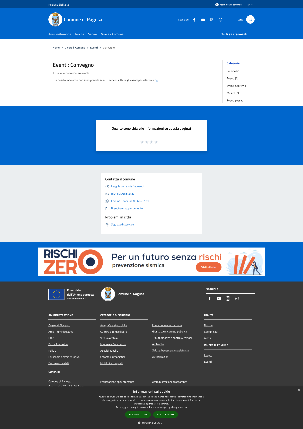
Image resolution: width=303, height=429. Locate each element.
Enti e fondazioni (58, 344)
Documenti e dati (58, 363)
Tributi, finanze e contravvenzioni (172, 338)
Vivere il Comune (75, 47)
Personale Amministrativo (63, 357)
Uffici (51, 338)
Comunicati (211, 332)
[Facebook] (192, 19)
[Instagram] (210, 19)
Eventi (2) (232, 78)
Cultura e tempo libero (113, 332)
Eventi (94, 47)
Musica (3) (233, 93)
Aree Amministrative (60, 332)
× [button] (299, 390)
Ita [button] (248, 4)
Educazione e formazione (167, 325)
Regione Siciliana (58, 4)
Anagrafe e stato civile (113, 325)
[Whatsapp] (219, 19)
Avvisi (207, 338)
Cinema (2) (233, 71)
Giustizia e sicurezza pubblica (169, 331)
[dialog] (151, 407)
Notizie (208, 325)
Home (56, 47)
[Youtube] (201, 19)
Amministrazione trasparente (169, 382)
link (185, 407)
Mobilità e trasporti (111, 363)
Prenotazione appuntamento (117, 382)
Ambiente (158, 344)
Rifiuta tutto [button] (165, 414)
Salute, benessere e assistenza (170, 350)
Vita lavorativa (109, 338)
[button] (151, 423)
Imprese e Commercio (113, 344)
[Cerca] (250, 19)
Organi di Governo (59, 325)
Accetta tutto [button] (138, 414)
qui (156, 80)
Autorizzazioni (160, 357)
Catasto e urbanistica (113, 357)
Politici (52, 350)
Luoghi (208, 355)
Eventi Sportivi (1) (237, 86)
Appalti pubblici (109, 350)
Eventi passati (235, 100)
